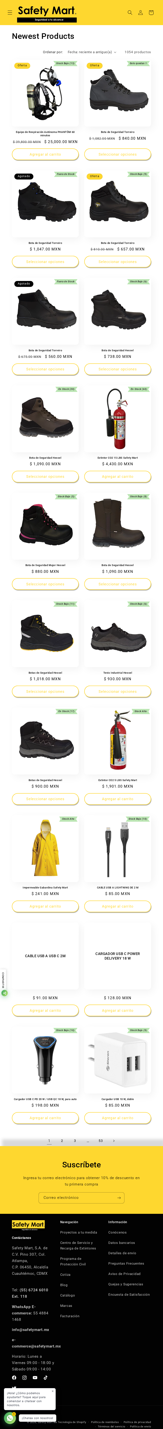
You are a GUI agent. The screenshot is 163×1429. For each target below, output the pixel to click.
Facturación (70, 1316)
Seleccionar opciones (118, 154)
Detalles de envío (122, 1253)
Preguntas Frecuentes (126, 1263)
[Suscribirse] (119, 1197)
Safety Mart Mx (47, 1422)
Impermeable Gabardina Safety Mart (45, 887)
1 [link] (49, 1140)
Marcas (66, 1306)
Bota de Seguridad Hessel (118, 350)
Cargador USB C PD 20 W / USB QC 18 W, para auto (45, 1099)
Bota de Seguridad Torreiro (118, 132)
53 (101, 1141)
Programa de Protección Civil (73, 1261)
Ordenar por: (53, 52)
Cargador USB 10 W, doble (118, 1099)
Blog (64, 1285)
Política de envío (140, 1426)
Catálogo (67, 1295)
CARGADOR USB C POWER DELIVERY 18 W (117, 956)
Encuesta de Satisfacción (129, 1295)
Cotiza (65, 1275)
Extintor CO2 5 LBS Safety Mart (117, 780)
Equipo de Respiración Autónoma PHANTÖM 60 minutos (45, 134)
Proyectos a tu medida (78, 1232)
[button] (10, 12)
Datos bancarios (121, 1243)
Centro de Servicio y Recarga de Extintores (78, 1245)
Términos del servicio (111, 1426)
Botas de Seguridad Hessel (45, 672)
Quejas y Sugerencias (125, 1284)
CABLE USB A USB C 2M (45, 956)
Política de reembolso (105, 1422)
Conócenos (117, 1232)
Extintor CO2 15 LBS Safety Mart (118, 457)
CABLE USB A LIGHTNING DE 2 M (118, 887)
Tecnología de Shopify (72, 1422)
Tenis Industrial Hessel (117, 672)
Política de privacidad (137, 1422)
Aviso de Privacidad (124, 1274)
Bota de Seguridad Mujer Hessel (45, 565)
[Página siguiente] (114, 1141)
